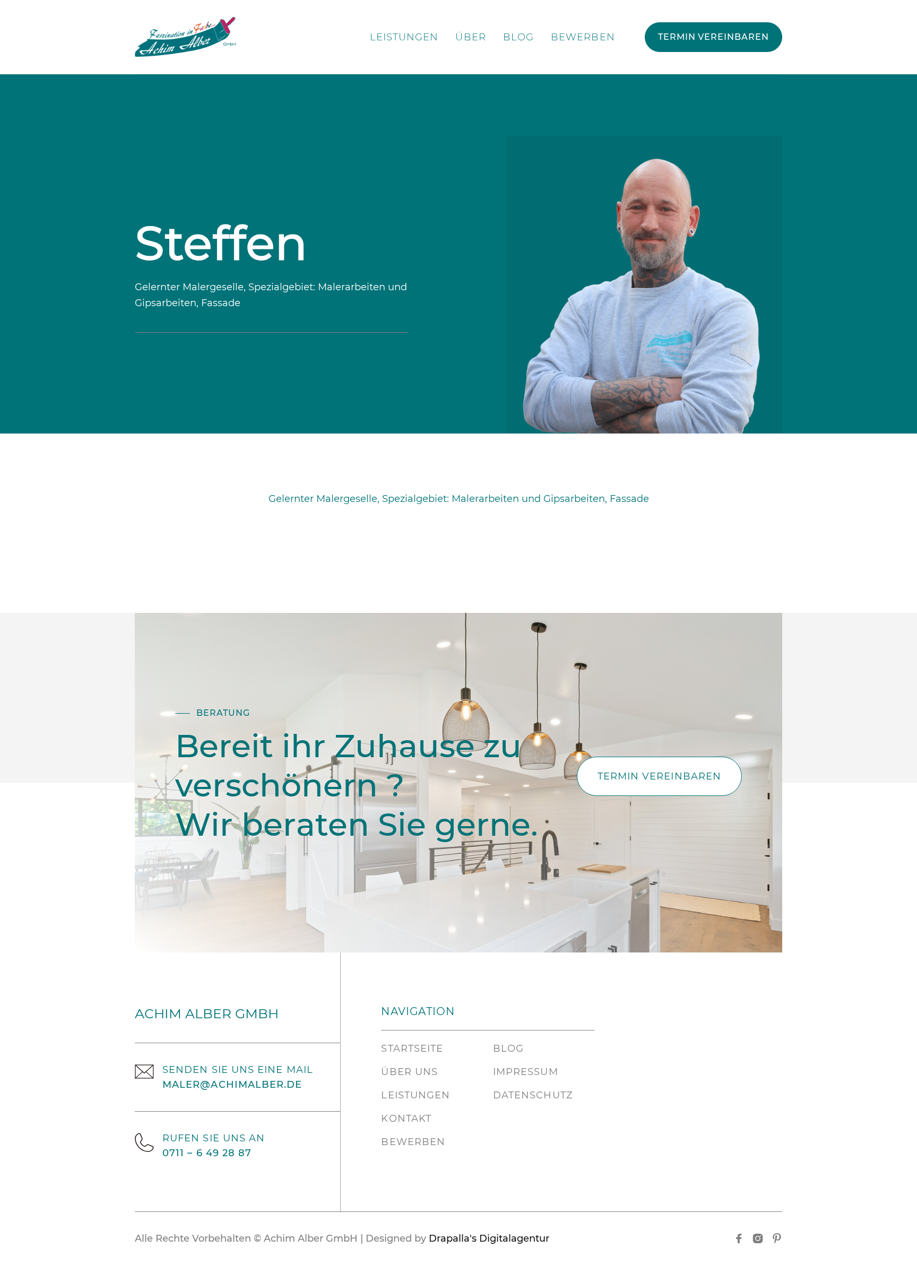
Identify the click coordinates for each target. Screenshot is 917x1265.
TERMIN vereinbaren (713, 37)
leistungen (404, 37)
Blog (518, 37)
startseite (412, 1048)
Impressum (525, 1072)
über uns (409, 1072)
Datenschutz (533, 1095)
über (470, 37)
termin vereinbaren (659, 776)
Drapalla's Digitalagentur (489, 1238)
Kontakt (406, 1118)
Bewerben (583, 37)
